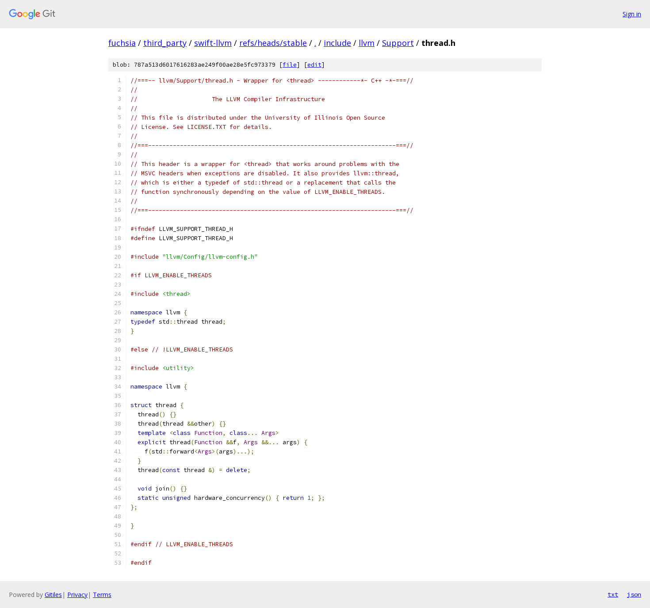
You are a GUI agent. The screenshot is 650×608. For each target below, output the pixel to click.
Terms (102, 594)
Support (398, 43)
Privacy (77, 594)
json (634, 594)
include (337, 43)
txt (613, 594)
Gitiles (53, 594)
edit (314, 64)
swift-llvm (213, 43)
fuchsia (122, 43)
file (290, 64)
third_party (165, 43)
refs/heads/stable (273, 43)
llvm (367, 43)
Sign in (632, 14)
